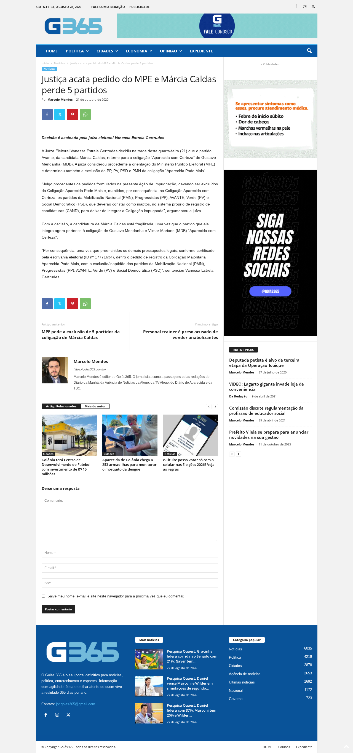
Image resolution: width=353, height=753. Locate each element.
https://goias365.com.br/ (90, 369)
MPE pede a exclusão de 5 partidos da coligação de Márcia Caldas (81, 334)
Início (45, 63)
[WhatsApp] (85, 114)
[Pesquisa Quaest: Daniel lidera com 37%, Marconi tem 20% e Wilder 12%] (149, 713)
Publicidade (139, 7)
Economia (136, 51)
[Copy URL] (97, 114)
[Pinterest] (72, 114)
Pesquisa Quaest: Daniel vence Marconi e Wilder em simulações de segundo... (190, 683)
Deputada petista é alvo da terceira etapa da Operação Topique (264, 362)
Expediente (201, 51)
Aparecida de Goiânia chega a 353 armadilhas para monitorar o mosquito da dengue (129, 464)
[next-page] (215, 406)
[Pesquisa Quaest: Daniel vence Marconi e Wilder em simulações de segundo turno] (149, 686)
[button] (309, 51)
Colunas (284, 747)
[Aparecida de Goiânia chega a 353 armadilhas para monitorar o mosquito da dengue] (129, 435)
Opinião (168, 51)
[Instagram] (304, 7)
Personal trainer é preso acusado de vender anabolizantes (180, 334)
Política (75, 51)
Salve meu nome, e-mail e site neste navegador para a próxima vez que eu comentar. (115, 596)
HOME (267, 747)
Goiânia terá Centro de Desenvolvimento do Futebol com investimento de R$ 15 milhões (66, 466)
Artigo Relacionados (61, 406)
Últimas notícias (242, 682)
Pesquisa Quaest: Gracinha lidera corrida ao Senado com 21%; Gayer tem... (192, 656)
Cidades (105, 51)
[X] (313, 7)
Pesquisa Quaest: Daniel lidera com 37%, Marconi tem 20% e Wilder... (191, 710)
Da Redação (238, 396)
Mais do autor (95, 406)
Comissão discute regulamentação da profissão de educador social (266, 410)
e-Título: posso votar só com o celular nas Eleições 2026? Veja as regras (189, 464)
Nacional (236, 690)
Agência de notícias (245, 674)
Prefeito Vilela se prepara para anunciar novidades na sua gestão (268, 434)
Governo (235, 699)
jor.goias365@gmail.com (75, 704)
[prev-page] (209, 406)
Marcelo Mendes (60, 99)
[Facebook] (296, 7)
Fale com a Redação (108, 7)
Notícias (59, 63)
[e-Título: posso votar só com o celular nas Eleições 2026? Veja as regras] (190, 435)
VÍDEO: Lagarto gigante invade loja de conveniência (266, 386)
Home (52, 51)
